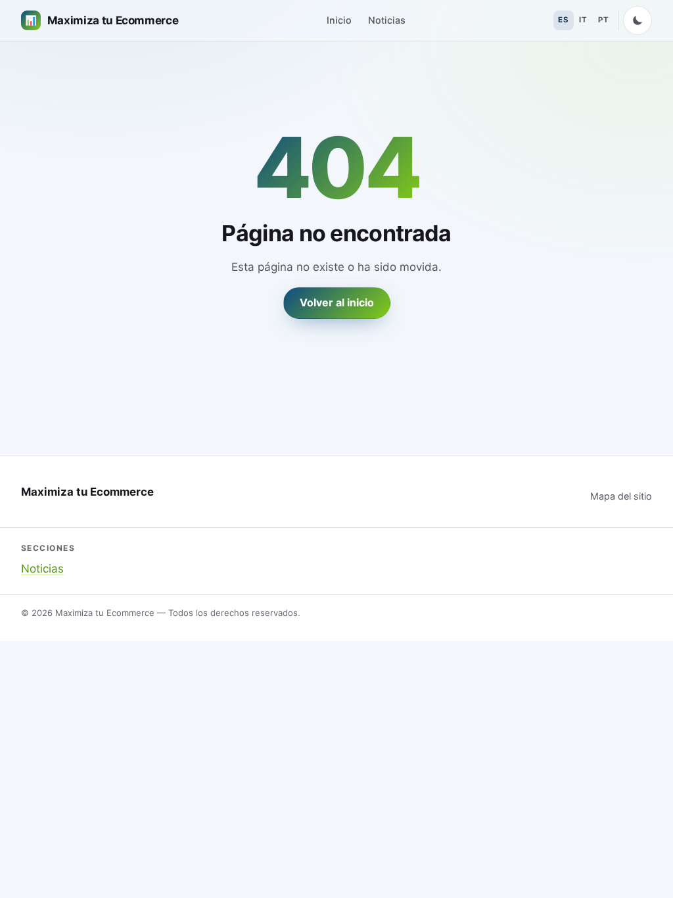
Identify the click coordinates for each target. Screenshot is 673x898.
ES (563, 19)
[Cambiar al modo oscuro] (637, 20)
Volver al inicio (337, 302)
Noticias (387, 20)
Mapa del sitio (621, 496)
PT (603, 19)
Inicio (339, 20)
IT (583, 19)
